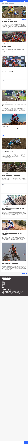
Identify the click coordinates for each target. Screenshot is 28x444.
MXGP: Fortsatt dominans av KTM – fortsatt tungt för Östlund (13, 45)
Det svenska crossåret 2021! (9, 21)
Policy (2, 286)
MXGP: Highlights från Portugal (10, 128)
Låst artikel (24, 19)
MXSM (10, 19)
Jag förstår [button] (26, 442)
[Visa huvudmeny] (24, 1)
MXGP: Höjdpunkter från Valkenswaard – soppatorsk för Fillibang (14, 70)
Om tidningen (4, 284)
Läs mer (3, 28)
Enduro (3, 281)
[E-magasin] (22, 1)
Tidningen (3, 283)
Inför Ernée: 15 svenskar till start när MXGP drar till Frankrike (13, 209)
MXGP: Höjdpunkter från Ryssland (11, 175)
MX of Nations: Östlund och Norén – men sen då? (14, 104)
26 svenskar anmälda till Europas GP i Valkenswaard (12, 234)
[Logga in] (21, 1)
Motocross (7, 19)
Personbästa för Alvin (7, 151)
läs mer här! (8, 293)
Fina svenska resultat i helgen (10, 263)
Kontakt (3, 285)
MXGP (9, 19)
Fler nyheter (24, 273)
